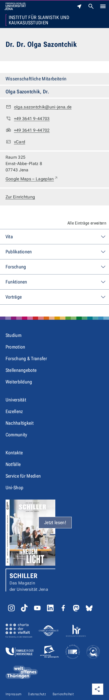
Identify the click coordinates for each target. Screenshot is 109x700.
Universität (16, 399)
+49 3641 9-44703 (32, 118)
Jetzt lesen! (55, 522)
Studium (13, 335)
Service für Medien (23, 476)
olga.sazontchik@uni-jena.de (43, 106)
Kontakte (14, 452)
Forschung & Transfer (26, 358)
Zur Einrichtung (20, 196)
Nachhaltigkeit (20, 423)
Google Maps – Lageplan (32, 178)
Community (16, 434)
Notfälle (13, 464)
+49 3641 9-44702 (32, 130)
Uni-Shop (15, 487)
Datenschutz (37, 694)
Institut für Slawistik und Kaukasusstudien (39, 20)
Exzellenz (14, 411)
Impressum (14, 694)
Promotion (15, 347)
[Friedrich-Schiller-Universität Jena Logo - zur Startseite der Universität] (15, 6)
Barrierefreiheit (63, 694)
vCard (19, 141)
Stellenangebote (21, 370)
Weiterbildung (19, 382)
